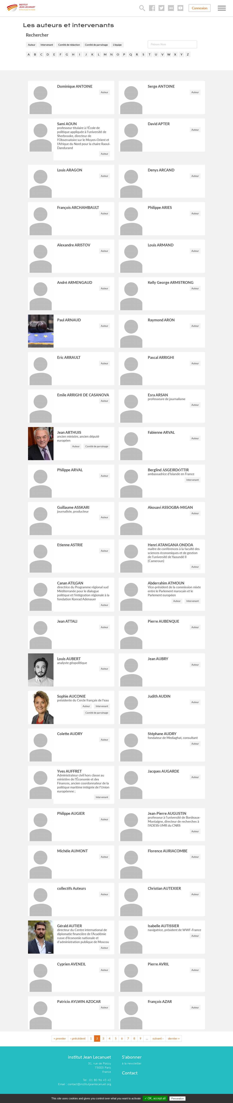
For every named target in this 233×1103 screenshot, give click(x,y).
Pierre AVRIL (158, 964)
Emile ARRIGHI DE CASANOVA (83, 395)
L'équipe (117, 44)
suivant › (158, 1038)
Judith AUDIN (159, 696)
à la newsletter (131, 1063)
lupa (142, 8)
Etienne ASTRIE (70, 545)
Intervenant (47, 44)
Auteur (31, 44)
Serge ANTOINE (161, 86)
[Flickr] (171, 8)
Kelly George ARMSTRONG (170, 282)
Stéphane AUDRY (162, 733)
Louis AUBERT (69, 658)
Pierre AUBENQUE (163, 621)
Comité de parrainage (96, 44)
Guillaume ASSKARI (73, 507)
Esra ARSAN (158, 395)
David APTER (159, 124)
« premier (60, 1038)
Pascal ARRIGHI (161, 357)
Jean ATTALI (67, 621)
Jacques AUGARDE (163, 771)
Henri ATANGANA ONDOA (170, 545)
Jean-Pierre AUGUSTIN (167, 813)
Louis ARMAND (160, 245)
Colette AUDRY (69, 733)
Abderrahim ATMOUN (166, 583)
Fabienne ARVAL (161, 432)
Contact (130, 1072)
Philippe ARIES (160, 207)
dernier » (173, 1038)
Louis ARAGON (69, 170)
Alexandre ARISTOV (73, 245)
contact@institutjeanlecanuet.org (89, 1084)
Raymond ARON (161, 320)
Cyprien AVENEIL (71, 964)
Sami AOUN (67, 124)
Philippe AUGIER (71, 813)
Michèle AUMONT (72, 851)
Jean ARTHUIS (69, 432)
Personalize (177, 1098)
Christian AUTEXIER (164, 888)
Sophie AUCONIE (71, 696)
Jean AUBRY (158, 658)
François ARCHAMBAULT (78, 207)
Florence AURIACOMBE (167, 851)
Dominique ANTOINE (74, 86)
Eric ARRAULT (68, 357)
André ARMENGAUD (74, 282)
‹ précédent (78, 1038)
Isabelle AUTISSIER (163, 926)
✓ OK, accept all (155, 1098)
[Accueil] (21, 7)
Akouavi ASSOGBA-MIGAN (170, 507)
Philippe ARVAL (70, 470)
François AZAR (160, 1001)
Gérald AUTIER (69, 926)
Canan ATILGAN (70, 583)
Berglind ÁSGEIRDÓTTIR (168, 470)
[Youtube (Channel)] (180, 8)
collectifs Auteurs (71, 888)
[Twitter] (161, 8)
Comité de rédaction (69, 44)
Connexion (199, 8)
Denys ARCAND (161, 170)
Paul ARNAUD (69, 320)
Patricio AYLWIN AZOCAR (79, 1001)
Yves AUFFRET (69, 771)
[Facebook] (152, 8)
